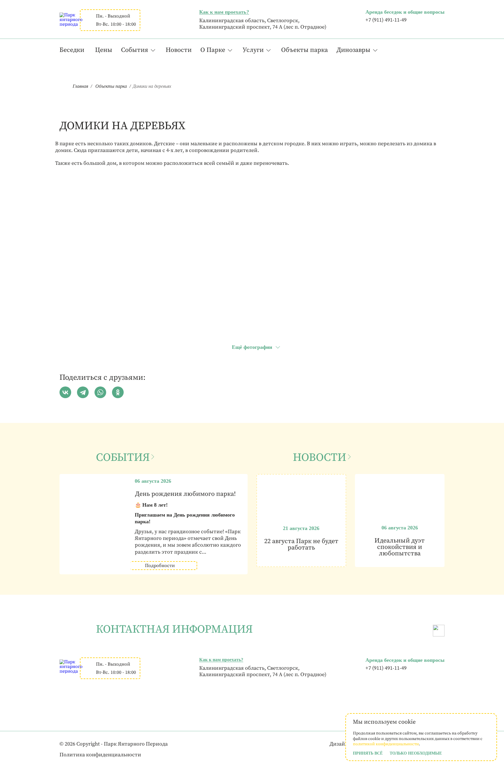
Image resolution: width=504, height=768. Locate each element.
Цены (103, 50)
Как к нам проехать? (224, 12)
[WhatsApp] (100, 392)
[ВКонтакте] (65, 392)
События (134, 50)
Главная (80, 86)
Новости (179, 50)
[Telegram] (83, 392)
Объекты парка (304, 50)
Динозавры (353, 50)
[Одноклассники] (118, 392)
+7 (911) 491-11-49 (386, 20)
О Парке (212, 50)
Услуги (253, 50)
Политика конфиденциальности (100, 754)
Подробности (160, 565)
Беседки (72, 50)
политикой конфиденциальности (386, 744)
